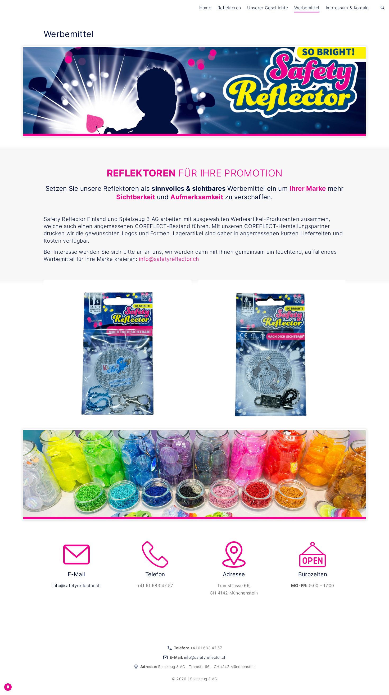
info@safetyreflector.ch (76, 585)
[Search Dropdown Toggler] (383, 8)
